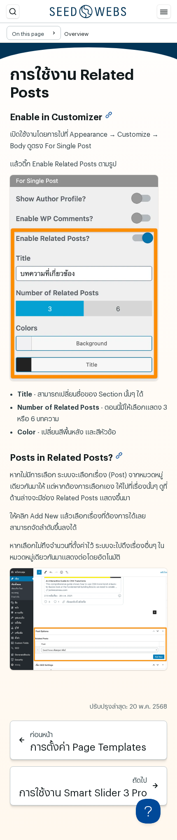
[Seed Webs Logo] (88, 11)
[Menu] (163, 11)
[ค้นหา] (13, 11)
